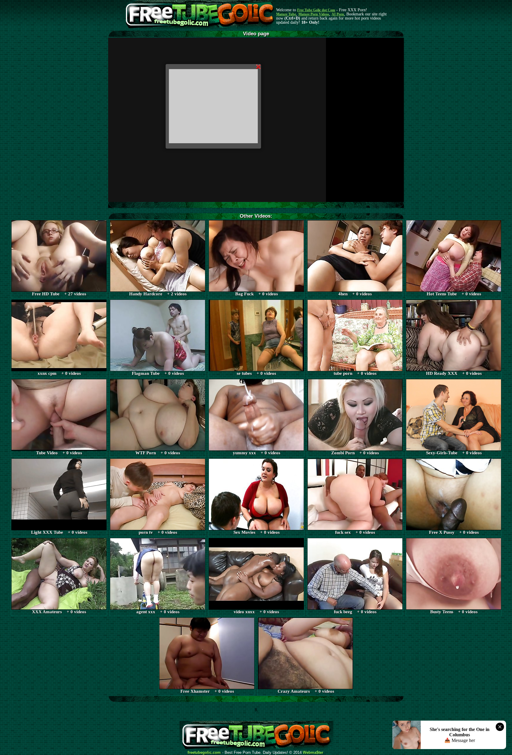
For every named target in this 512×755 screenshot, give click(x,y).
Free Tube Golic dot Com (316, 10)
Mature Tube (286, 14)
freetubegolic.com (204, 753)
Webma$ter (313, 753)
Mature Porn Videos (313, 14)
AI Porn (338, 14)
